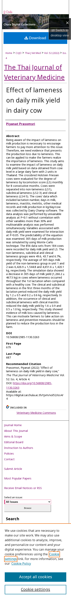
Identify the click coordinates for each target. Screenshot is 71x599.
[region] (35, 561)
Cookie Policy (21, 563)
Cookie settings (35, 590)
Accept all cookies (35, 577)
